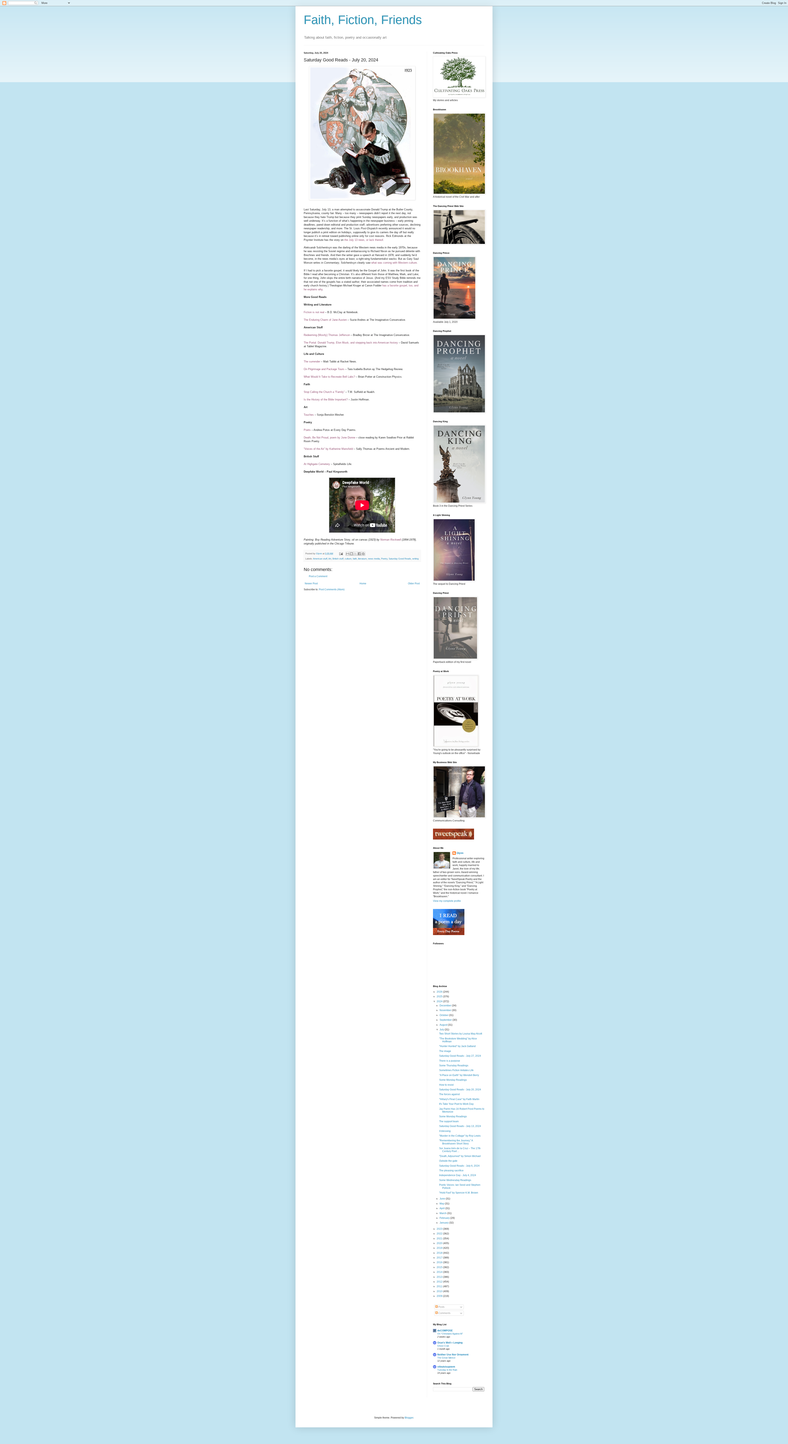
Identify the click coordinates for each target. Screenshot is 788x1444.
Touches (309, 414)
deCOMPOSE (445, 1330)
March (443, 1213)
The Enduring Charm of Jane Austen (325, 319)
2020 (440, 1243)
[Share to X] (355, 554)
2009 (440, 1296)
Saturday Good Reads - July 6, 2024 (459, 1165)
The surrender (312, 361)
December (446, 1005)
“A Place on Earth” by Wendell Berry (459, 1075)
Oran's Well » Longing (450, 1342)
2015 (440, 1267)
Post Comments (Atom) (332, 589)
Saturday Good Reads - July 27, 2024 (460, 1055)
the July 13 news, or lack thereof (363, 239)
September (446, 1019)
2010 (440, 1291)
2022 (440, 1233)
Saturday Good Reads (400, 558)
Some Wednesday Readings (455, 1180)
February (445, 1218)
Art (329, 558)
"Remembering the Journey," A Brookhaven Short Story (456, 1142)
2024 (440, 1001)
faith (355, 558)
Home (363, 583)
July (442, 1029)
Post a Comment (318, 576)
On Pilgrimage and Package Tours (324, 369)
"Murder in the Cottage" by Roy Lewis (460, 1135)
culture (348, 558)
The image (445, 1051)
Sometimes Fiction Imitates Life (456, 1070)
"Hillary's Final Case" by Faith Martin (459, 1099)
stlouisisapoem (446, 1366)
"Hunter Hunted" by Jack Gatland (457, 1046)
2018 (440, 1252)
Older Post (414, 583)
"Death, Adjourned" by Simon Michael (460, 1156)
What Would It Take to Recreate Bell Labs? (329, 376)
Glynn (460, 853)
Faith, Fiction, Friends (363, 20)
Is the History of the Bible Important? (326, 399)
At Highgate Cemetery (317, 464)
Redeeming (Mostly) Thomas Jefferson (327, 335)
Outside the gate (448, 1160)
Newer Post (311, 583)
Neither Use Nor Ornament (452, 1354)
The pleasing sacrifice (451, 1170)
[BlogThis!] (351, 554)
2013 (440, 1277)
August (444, 1024)
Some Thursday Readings (453, 1065)
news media (374, 558)
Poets (307, 429)
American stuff (320, 558)
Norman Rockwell (390, 539)
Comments (444, 1313)
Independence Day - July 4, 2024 (457, 1175)
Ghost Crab (443, 1346)
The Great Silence (446, 1357)
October (444, 1015)
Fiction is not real (314, 312)
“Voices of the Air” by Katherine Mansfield (328, 448)
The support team (449, 1121)
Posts (441, 1307)
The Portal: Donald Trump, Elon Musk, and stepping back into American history (351, 342)
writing (415, 558)
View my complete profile (447, 901)
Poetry (384, 558)
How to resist (446, 1084)
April (442, 1208)
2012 (440, 1281)
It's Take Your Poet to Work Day (456, 1104)
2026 (440, 991)
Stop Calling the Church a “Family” (324, 391)
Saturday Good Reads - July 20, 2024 (460, 1089)
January (444, 1222)
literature (362, 558)
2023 (440, 1228)
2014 (440, 1272)
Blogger (409, 1417)
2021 (440, 1238)
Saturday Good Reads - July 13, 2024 (460, 1126)
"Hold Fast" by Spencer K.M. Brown (458, 1192)
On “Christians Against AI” (450, 1333)
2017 (440, 1257)
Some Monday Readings (453, 1079)
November (446, 1010)
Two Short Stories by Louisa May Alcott (460, 1033)
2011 (440, 1286)
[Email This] (348, 554)
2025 (440, 996)
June (443, 1198)
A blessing (445, 1131)
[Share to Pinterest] (363, 554)
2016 (440, 1262)
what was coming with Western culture (394, 262)
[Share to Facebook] (359, 554)
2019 (440, 1248)
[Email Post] (341, 553)
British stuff (338, 558)
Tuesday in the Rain (447, 1370)
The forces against (449, 1094)
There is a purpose (449, 1060)
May (442, 1203)
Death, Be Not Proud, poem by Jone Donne (329, 437)
